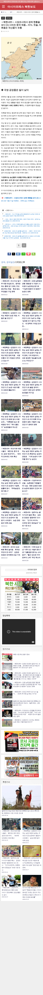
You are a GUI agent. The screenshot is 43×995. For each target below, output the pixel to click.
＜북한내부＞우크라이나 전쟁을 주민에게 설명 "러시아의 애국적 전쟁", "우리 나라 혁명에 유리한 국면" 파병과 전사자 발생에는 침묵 (27, 713)
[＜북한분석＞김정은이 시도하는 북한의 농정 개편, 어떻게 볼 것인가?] (7, 722)
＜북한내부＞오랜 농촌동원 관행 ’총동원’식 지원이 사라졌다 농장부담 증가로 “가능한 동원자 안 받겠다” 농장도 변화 (27, 684)
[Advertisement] (21, 936)
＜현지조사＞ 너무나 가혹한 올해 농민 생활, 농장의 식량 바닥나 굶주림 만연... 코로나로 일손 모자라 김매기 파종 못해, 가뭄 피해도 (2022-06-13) (21, 225)
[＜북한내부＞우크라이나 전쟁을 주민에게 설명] (7, 713)
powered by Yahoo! (31, 572)
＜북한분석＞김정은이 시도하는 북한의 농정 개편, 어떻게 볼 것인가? (26, 721)
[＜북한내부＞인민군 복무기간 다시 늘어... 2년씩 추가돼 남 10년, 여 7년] (7, 694)
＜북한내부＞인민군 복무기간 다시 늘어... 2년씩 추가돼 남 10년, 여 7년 (25, 693)
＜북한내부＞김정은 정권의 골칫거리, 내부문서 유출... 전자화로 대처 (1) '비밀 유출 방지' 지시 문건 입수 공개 (26, 665)
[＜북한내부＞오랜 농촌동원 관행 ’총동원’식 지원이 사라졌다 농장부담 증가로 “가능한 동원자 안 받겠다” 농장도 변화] (7, 685)
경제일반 (9, 18)
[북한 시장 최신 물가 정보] (7, 657)
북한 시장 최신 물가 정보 (21, 654)
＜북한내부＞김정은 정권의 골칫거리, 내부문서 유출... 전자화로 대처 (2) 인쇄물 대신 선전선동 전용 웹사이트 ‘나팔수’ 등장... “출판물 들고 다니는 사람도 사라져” (27, 676)
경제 (3, 18)
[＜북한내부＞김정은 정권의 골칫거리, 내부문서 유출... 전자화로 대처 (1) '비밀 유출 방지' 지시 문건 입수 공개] (7, 666)
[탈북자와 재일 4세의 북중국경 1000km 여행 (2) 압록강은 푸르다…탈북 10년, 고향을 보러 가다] (7, 704)
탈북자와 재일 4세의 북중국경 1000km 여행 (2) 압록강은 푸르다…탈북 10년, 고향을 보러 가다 (26, 703)
